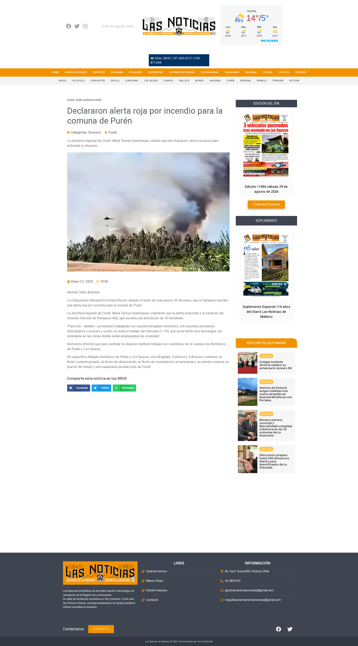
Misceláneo (232, 72)
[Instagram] (85, 26)
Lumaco (168, 80)
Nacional (251, 72)
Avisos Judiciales (76, 72)
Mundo (199, 80)
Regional (245, 80)
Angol (62, 80)
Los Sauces (151, 80)
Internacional (210, 72)
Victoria (294, 80)
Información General (182, 72)
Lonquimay (131, 80)
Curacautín (98, 80)
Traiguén (277, 80)
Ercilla (115, 80)
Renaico (261, 80)
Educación (135, 72)
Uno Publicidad (205, 641)
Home (55, 72)
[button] (78, 388)
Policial (268, 72)
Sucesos (300, 72)
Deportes (99, 72)
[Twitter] (77, 26)
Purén (230, 80)
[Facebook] (68, 26)
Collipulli (78, 80)
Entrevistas (155, 72)
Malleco (184, 80)
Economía (117, 72)
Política (284, 72)
